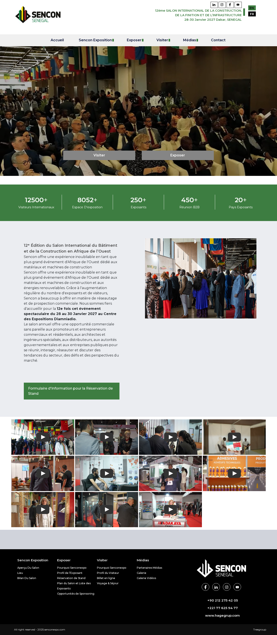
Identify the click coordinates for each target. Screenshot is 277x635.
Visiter (99, 155)
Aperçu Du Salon (28, 567)
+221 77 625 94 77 (222, 608)
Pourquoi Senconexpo (72, 567)
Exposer (177, 155)
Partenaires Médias (149, 567)
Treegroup (259, 629)
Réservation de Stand (71, 578)
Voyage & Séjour (108, 583)
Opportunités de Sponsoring (75, 593)
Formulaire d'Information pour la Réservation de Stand (70, 391)
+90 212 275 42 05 (222, 600)
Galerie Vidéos (146, 578)
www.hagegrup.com (222, 615)
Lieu (20, 573)
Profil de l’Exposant (69, 573)
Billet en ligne (106, 578)
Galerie (141, 573)
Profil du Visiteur (108, 573)
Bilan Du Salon (26, 578)
